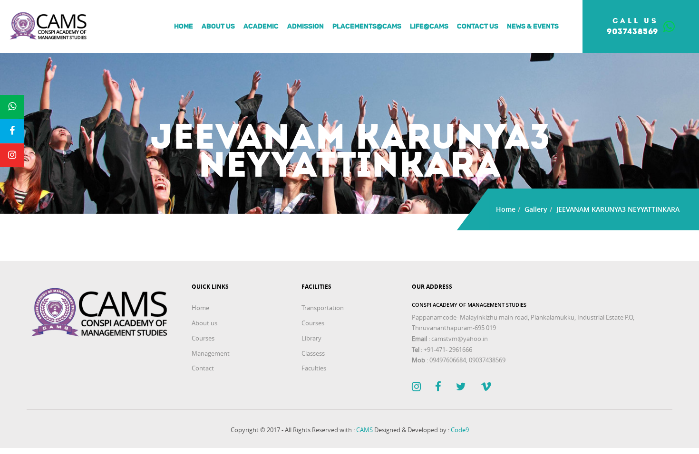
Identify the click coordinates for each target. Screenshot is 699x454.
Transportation (322, 307)
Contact (203, 368)
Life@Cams (429, 26)
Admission (305, 26)
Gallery (535, 209)
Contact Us (477, 26)
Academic (261, 26)
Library (311, 338)
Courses (203, 338)
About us (218, 26)
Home (183, 26)
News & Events (533, 26)
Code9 (460, 430)
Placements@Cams (366, 26)
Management (211, 353)
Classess (313, 353)
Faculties (313, 368)
